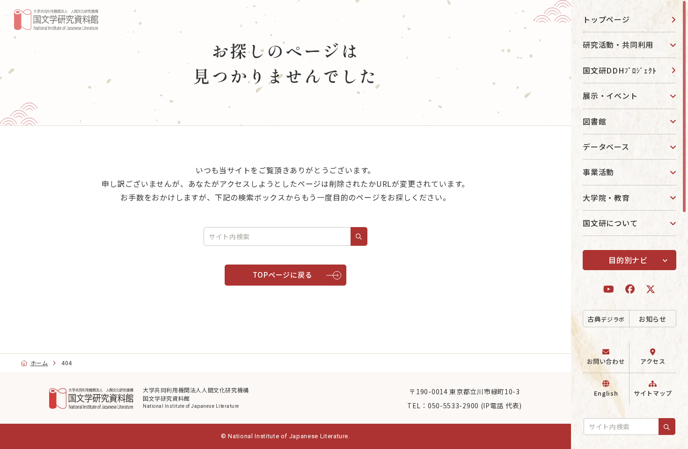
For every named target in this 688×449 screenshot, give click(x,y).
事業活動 (598, 171)
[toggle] (669, 44)
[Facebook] (630, 289)
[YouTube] (609, 289)
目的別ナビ (628, 259)
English (606, 393)
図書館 (594, 121)
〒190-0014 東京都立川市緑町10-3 (464, 391)
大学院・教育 (606, 197)
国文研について (610, 222)
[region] (629, 224)
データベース (606, 146)
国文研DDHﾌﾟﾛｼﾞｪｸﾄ (620, 70)
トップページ (606, 19)
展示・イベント (610, 95)
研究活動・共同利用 (618, 44)
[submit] (667, 426)
